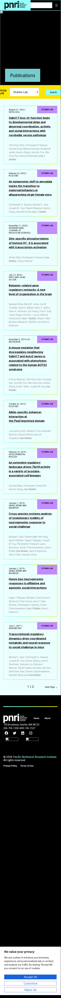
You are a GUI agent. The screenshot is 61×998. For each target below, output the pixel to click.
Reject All (30, 990)
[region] (30, 971)
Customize (30, 983)
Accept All (30, 977)
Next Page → (51, 687)
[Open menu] (56, 5)
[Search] (49, 5)
